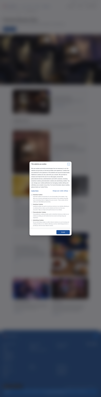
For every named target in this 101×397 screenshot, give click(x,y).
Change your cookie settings (60, 191)
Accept (63, 232)
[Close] (69, 164)
